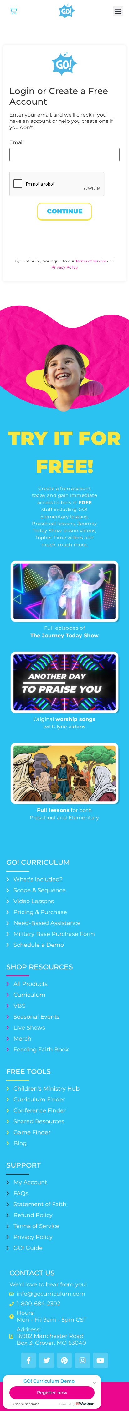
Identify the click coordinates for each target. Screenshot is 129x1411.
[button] (118, 11)
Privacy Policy (64, 267)
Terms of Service (90, 261)
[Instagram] (82, 1360)
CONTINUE (64, 211)
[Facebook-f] (28, 1360)
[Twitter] (46, 1360)
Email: (16, 142)
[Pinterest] (64, 1360)
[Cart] (13, 11)
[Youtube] (100, 1360)
